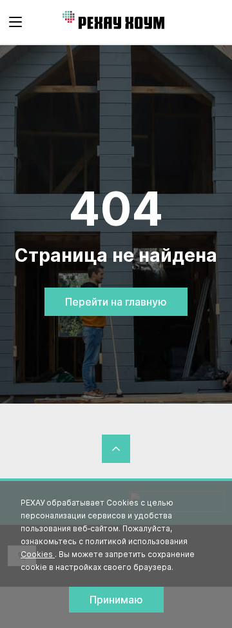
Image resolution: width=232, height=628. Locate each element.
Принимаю (116, 599)
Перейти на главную (116, 301)
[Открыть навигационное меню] (15, 22)
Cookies (38, 554)
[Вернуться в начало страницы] (116, 449)
